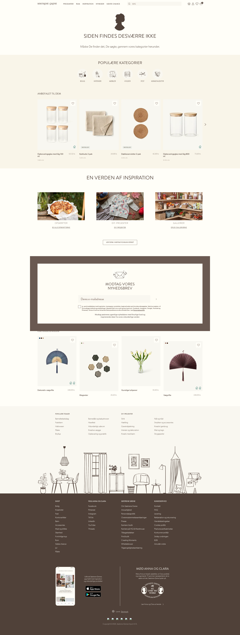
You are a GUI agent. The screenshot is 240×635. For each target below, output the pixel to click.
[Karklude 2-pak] (99, 124)
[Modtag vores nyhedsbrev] (156, 299)
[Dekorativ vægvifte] (57, 361)
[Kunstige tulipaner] (141, 361)
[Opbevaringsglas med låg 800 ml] (182, 124)
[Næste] (205, 124)
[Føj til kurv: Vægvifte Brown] (199, 399)
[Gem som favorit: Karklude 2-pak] (115, 103)
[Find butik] (189, 3)
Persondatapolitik (139, 310)
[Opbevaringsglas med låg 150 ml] (57, 124)
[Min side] (193, 3)
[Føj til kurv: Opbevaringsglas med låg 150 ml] (73, 158)
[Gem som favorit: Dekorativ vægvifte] (72, 340)
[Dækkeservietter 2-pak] (141, 124)
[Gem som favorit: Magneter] (114, 345)
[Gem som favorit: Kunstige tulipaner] (156, 340)
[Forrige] (39, 206)
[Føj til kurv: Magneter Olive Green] (115, 399)
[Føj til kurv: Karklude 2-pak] (115, 158)
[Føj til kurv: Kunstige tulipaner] (157, 394)
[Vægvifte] (183, 366)
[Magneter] (99, 366)
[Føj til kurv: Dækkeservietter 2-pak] (157, 158)
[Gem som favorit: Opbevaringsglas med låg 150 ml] (73, 103)
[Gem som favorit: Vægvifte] (198, 345)
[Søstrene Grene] (47, 4)
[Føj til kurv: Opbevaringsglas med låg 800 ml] (199, 158)
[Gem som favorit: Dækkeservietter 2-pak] (156, 103)
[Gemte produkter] (197, 3)
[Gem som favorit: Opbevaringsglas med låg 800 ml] (198, 103)
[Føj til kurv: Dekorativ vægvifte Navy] (73, 394)
